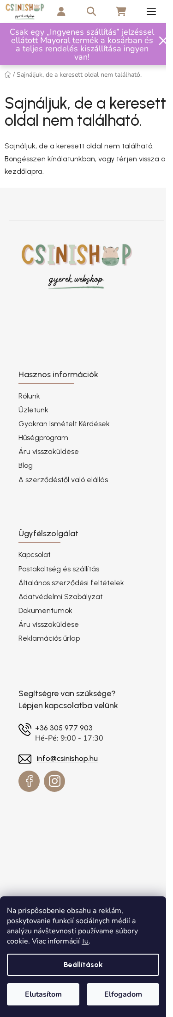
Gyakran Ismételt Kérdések (64, 423)
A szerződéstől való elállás (63, 479)
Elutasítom (43, 994)
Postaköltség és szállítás (58, 568)
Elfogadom (123, 994)
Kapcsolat (34, 554)
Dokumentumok (45, 610)
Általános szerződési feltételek (71, 582)
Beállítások (83, 964)
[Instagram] (54, 781)
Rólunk (29, 396)
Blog (25, 465)
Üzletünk (33, 409)
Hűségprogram (43, 437)
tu (85, 941)
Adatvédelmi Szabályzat (60, 596)
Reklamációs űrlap (49, 638)
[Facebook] (29, 781)
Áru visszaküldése (48, 451)
